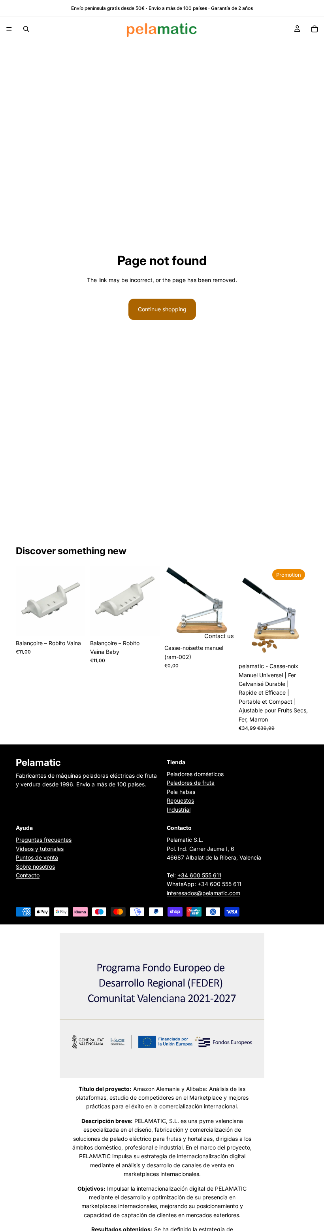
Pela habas (181, 791)
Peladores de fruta (191, 782)
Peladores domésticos (195, 774)
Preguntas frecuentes (44, 839)
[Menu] (9, 29)
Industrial (178, 809)
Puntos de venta (37, 857)
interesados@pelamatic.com (203, 893)
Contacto (28, 875)
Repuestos (180, 800)
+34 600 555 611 (199, 875)
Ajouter (79, 623)
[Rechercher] (26, 29)
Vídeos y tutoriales (40, 848)
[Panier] (314, 29)
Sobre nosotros (35, 866)
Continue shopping (162, 309)
